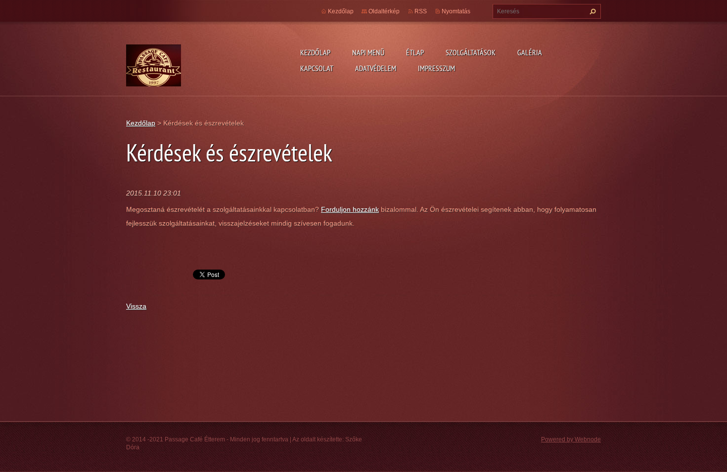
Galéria (529, 52)
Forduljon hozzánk (350, 209)
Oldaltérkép (384, 11)
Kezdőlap (315, 52)
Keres (591, 11)
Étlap (415, 52)
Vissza (136, 306)
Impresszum (436, 68)
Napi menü (368, 52)
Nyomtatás (456, 11)
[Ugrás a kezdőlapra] (153, 79)
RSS (420, 11)
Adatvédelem (375, 68)
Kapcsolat (316, 68)
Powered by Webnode (571, 439)
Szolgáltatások (471, 52)
